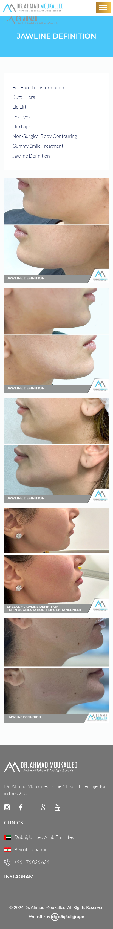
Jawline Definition (31, 156)
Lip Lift (19, 107)
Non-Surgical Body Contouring (44, 136)
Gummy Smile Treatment (37, 146)
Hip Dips (21, 126)
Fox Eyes (21, 117)
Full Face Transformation (38, 87)
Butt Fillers (23, 97)
